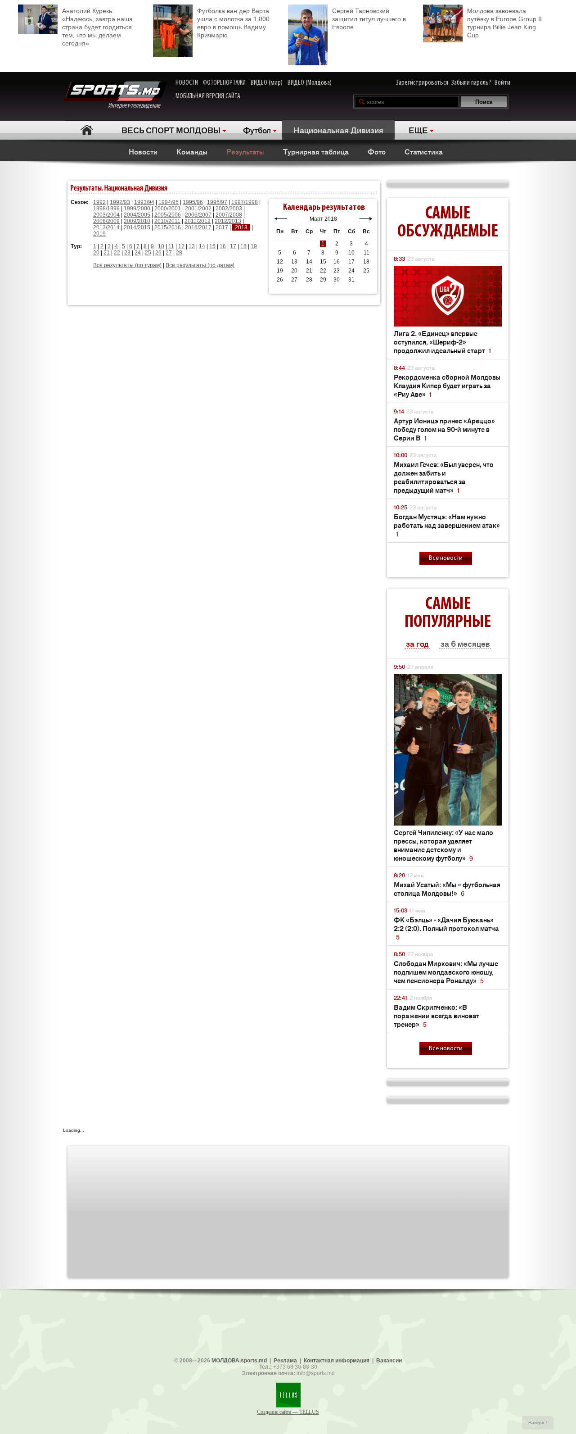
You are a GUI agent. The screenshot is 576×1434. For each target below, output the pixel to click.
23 (127, 253)
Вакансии (389, 1360)
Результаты (245, 151)
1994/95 (168, 202)
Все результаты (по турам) (127, 265)
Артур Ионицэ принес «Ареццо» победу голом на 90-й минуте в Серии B (444, 429)
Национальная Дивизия (338, 129)
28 (179, 253)
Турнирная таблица (316, 151)
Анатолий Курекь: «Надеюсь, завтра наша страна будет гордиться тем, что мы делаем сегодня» (97, 27)
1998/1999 (106, 208)
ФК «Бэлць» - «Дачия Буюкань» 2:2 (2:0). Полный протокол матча (446, 928)
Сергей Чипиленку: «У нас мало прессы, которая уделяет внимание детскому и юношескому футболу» (443, 845)
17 (233, 246)
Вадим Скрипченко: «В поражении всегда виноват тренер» (436, 1015)
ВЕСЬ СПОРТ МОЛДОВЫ (171, 129)
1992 (99, 202)
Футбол (257, 129)
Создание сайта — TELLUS (288, 1412)
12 (181, 246)
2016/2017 (198, 227)
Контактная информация (336, 1360)
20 (96, 253)
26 (158, 253)
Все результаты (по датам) (200, 265)
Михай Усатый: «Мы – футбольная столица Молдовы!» (447, 888)
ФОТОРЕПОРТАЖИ (224, 82)
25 (148, 253)
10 (161, 246)
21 (107, 253)
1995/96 (193, 202)
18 (243, 246)
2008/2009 (106, 221)
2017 (222, 227)
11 (171, 246)
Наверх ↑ (538, 1422)
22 (117, 253)
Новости (143, 151)
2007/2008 (229, 215)
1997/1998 (244, 202)
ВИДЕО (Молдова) (310, 82)
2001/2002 (198, 208)
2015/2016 (167, 227)
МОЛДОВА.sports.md (239, 1360)
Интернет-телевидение (137, 105)
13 (192, 246)
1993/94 (144, 202)
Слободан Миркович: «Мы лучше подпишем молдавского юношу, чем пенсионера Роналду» (446, 972)
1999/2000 (137, 208)
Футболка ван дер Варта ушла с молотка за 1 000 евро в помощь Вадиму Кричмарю (233, 23)
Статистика (424, 151)
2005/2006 (167, 215)
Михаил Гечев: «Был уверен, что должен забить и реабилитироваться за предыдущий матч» (444, 477)
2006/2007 (198, 215)
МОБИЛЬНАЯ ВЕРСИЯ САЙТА (208, 96)
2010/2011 (167, 221)
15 (212, 246)
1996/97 (217, 202)
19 (254, 246)
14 (202, 246)
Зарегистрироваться (422, 82)
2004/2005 (137, 215)
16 (223, 246)
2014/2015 (137, 227)
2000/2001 (167, 208)
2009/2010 (137, 221)
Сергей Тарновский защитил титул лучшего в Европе (369, 19)
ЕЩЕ (418, 129)
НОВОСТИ (187, 82)
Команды (191, 151)
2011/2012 (197, 221)
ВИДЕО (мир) (267, 82)
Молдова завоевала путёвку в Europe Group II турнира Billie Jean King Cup (504, 23)
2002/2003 (229, 208)
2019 (99, 234)
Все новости (446, 558)
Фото (377, 151)
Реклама (285, 1360)
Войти (502, 82)
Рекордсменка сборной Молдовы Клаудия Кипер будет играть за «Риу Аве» (447, 385)
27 (169, 253)
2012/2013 (228, 221)
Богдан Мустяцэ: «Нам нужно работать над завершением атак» (447, 525)
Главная (86, 130)
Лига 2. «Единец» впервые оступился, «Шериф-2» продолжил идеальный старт (442, 341)
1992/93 (120, 202)
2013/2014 (106, 227)
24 (138, 253)
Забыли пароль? (471, 82)
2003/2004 (106, 215)
